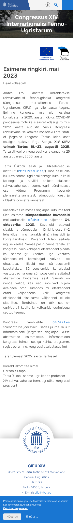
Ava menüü (67, 5)
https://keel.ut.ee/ (31, 171)
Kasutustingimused (15, 508)
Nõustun (12, 516)
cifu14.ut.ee (61, 322)
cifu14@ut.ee (37, 220)
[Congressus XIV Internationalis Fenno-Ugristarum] (10, 5)
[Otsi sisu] (56, 5)
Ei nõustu (32, 516)
